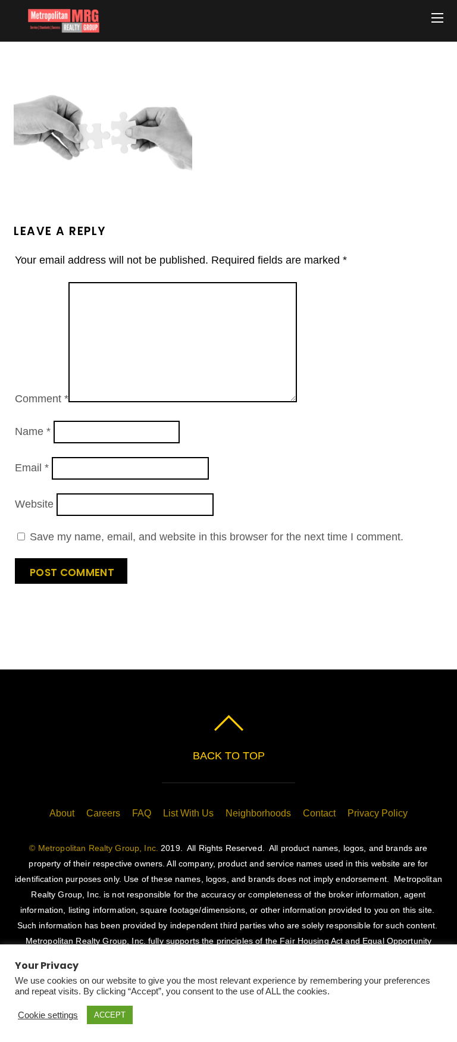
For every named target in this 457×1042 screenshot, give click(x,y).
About (61, 813)
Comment (41, 399)
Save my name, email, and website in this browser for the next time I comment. (216, 537)
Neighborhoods (258, 813)
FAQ (141, 813)
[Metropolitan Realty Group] (56, 26)
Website (34, 504)
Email (32, 468)
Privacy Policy (378, 813)
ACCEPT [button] (110, 1014)
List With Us (188, 813)
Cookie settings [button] (48, 1015)
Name (33, 431)
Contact (319, 813)
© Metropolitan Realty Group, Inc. (93, 848)
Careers (103, 813)
